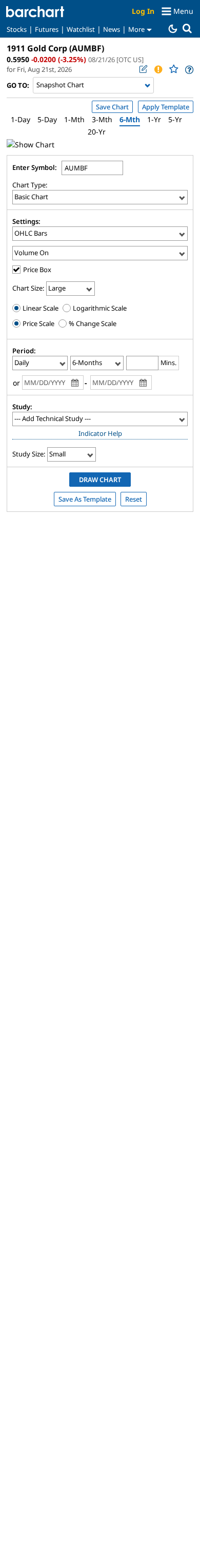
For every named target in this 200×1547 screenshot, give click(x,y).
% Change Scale (91, 323)
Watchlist (81, 29)
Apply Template (165, 106)
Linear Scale (39, 308)
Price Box (37, 269)
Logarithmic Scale (99, 308)
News (111, 29)
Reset (133, 499)
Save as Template (84, 499)
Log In (143, 11)
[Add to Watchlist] (173, 69)
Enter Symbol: (34, 167)
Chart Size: (28, 288)
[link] (188, 69)
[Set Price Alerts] (158, 69)
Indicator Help (100, 433)
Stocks (17, 29)
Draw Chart (100, 479)
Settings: (26, 221)
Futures (46, 29)
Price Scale (37, 323)
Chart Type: (29, 184)
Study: (22, 406)
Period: (24, 350)
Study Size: (28, 454)
